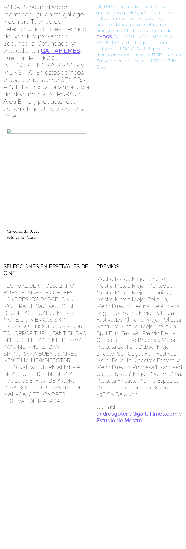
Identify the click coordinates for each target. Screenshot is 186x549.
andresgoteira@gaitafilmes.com (137, 413)
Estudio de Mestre (119, 420)
